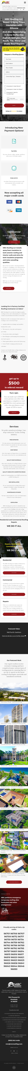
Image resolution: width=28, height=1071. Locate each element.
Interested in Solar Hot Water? (14, 89)
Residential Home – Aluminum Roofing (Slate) (12, 787)
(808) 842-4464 (21, 8)
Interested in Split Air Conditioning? (12, 93)
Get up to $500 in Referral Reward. (10, 9)
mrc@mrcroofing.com (14, 1044)
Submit (14, 105)
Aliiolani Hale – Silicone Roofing (9, 765)
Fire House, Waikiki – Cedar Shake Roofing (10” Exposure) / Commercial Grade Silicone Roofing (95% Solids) (13, 875)
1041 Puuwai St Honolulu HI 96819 (14, 999)
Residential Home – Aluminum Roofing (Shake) (12, 808)
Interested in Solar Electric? (13, 86)
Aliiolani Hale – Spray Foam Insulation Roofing (12, 829)
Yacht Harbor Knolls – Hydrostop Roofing (11, 702)
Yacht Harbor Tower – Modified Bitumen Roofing (13, 723)
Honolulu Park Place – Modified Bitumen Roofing (13, 744)
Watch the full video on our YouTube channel (13, 636)
